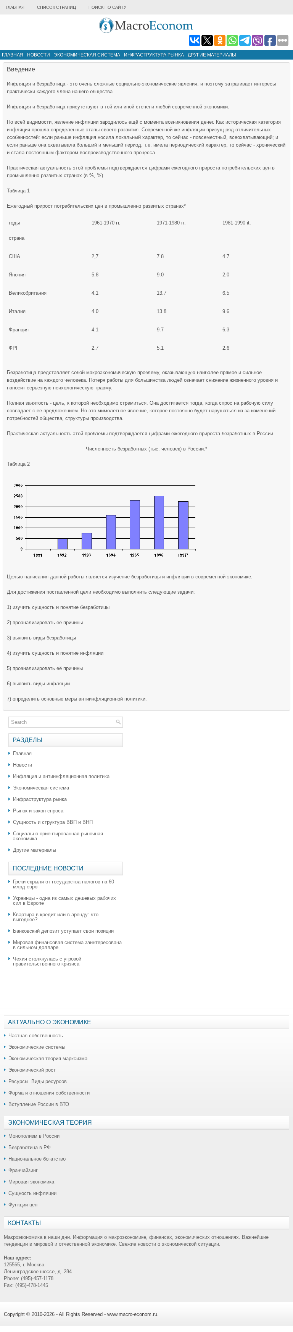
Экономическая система (87, 55)
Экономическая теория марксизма (47, 1058)
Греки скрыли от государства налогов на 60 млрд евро (63, 884)
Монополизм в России (34, 1136)
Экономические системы (36, 1047)
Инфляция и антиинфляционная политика (61, 776)
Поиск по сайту (107, 7)
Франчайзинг (23, 1170)
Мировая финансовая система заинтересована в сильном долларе (67, 945)
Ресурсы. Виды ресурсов (37, 1081)
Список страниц (56, 7)
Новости (38, 55)
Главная (15, 7)
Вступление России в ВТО (38, 1104)
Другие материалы (212, 55)
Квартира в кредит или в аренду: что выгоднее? (55, 917)
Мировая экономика (31, 1182)
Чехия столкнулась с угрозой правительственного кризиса (47, 961)
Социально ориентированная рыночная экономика (58, 836)
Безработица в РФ (29, 1147)
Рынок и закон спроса (38, 811)
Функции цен (22, 1205)
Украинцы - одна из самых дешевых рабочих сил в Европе (64, 900)
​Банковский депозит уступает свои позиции (63, 931)
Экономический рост (32, 1070)
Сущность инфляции (32, 1193)
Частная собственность (35, 1035)
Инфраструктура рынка (154, 55)
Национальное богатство (37, 1159)
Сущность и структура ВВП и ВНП (53, 822)
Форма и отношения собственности (49, 1093)
